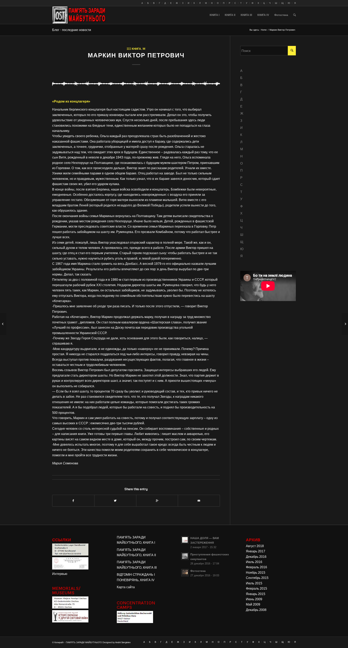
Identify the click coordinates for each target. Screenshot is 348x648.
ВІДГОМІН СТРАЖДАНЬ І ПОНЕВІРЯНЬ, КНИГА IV (136, 577)
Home (264, 30)
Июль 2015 (254, 583)
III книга (134, 48)
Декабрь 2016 (256, 556)
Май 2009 (253, 604)
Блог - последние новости (71, 30)
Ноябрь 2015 (255, 572)
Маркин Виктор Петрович (136, 55)
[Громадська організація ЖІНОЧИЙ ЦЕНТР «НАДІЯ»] (70, 568)
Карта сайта (126, 587)
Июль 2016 (254, 562)
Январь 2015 (255, 594)
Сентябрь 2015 (257, 578)
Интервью (59, 574)
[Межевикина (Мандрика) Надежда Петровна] (345, 324)
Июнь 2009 (254, 599)
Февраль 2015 (256, 588)
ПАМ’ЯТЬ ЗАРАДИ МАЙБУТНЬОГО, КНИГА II (136, 552)
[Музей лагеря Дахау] (70, 607)
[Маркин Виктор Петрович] (136, 83)
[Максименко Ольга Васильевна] (3, 324)
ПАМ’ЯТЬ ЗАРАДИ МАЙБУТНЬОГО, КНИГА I (136, 540)
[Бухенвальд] (135, 622)
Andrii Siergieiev (123, 642)
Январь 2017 (255, 551)
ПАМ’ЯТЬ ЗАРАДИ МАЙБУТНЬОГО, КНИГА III (137, 564)
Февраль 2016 (256, 567)
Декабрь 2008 (256, 610)
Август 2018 (255, 546)
